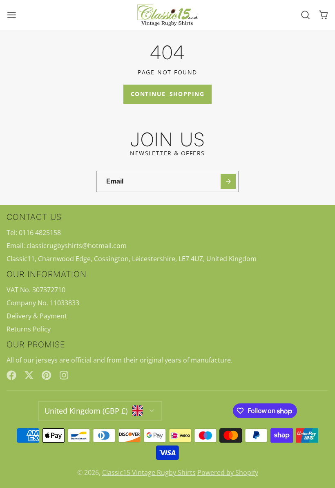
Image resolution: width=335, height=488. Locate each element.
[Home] (167, 15)
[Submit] (228, 181)
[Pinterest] (46, 375)
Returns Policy (29, 329)
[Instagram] (64, 375)
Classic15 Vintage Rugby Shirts (149, 472)
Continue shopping (167, 94)
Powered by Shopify (227, 472)
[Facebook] (11, 375)
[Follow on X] (29, 375)
